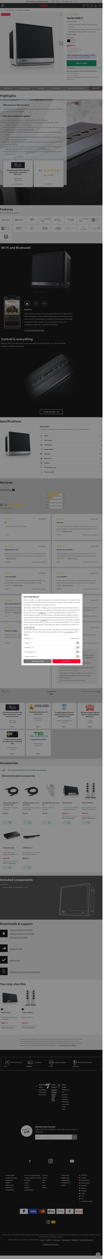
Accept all (66, 661)
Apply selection (37, 661)
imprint (26, 634)
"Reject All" (42, 612)
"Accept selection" (29, 627)
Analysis (27, 643)
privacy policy (69, 632)
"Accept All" (43, 620)
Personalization (29, 652)
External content (30, 656)
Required (27, 638)
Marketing (28, 647)
